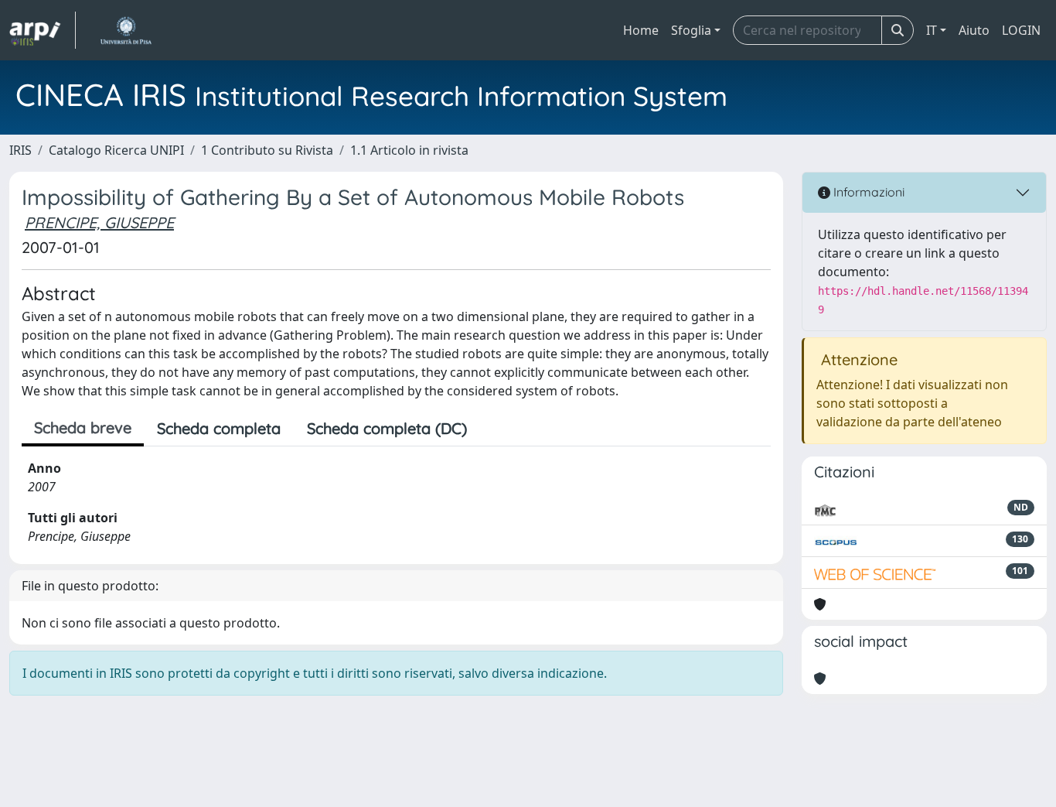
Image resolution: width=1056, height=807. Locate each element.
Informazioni (867, 192)
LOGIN (1021, 30)
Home (641, 30)
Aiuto (974, 30)
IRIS (20, 150)
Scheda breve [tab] (82, 427)
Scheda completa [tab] (219, 428)
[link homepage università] (125, 30)
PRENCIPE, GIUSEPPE (99, 222)
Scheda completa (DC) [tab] (387, 428)
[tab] (493, 428)
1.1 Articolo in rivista (409, 150)
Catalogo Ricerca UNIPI (116, 150)
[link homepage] (42, 30)
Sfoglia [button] (691, 30)
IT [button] (931, 30)
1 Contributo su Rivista (267, 150)
